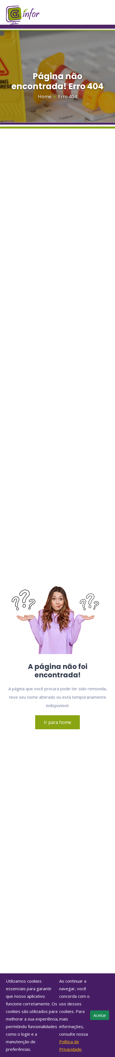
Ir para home (57, 722)
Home (44, 96)
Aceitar (100, 1015)
